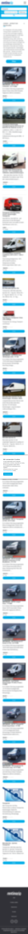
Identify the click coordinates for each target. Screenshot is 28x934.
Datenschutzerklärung (8, 470)
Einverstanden (8, 474)
